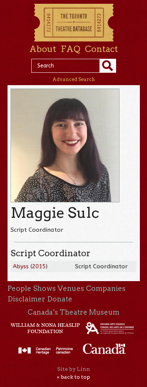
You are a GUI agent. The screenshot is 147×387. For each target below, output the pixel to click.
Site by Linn (73, 369)
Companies (106, 288)
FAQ (70, 49)
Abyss (21, 266)
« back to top (73, 377)
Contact (101, 49)
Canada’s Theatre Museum (73, 312)
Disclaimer (26, 299)
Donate (59, 299)
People (19, 288)
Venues (71, 288)
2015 (39, 266)
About (42, 49)
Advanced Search (73, 79)
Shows (44, 288)
